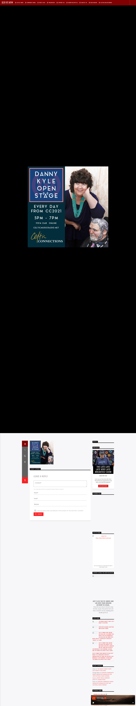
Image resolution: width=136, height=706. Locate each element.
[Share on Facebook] (25, 472)
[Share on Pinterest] (25, 484)
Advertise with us (73, 3)
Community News (31, 3)
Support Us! (61, 3)
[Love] (25, 502)
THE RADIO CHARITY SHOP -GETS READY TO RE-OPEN (106, 644)
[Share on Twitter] (25, 478)
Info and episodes (103, 508)
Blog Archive (94, 3)
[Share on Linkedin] (25, 490)
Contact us (84, 3)
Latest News (20, 3)
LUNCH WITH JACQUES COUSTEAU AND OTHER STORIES (106, 649)
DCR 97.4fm (7, 3)
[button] (93, 702)
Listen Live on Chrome (106, 3)
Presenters (52, 3)
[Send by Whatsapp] (25, 496)
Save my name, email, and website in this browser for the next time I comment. (60, 533)
